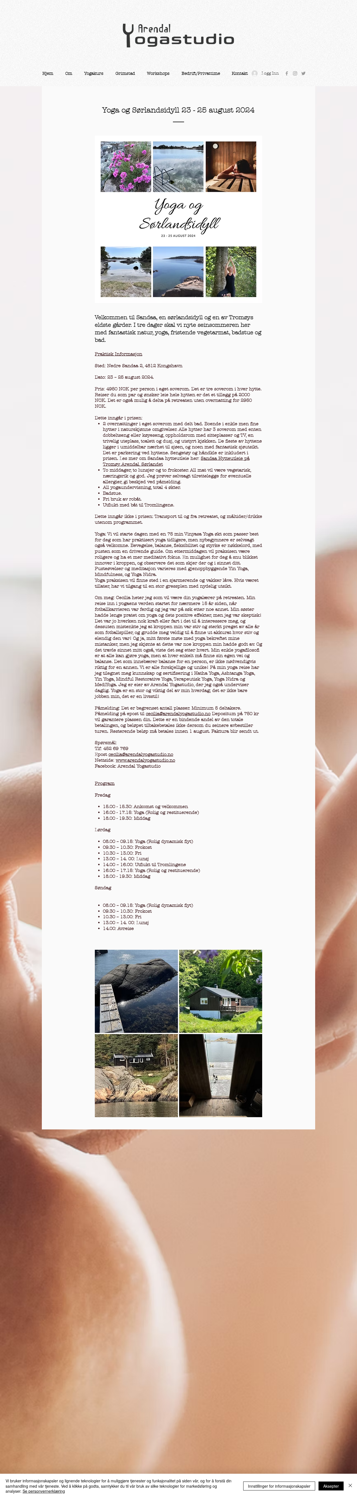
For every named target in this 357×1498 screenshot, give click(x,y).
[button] (68, 73)
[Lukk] (350, 1486)
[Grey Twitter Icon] (303, 73)
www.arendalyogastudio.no (145, 760)
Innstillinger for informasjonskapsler (279, 1486)
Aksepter (331, 1486)
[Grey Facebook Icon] (287, 73)
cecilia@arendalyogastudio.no (178, 713)
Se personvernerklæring (44, 1491)
